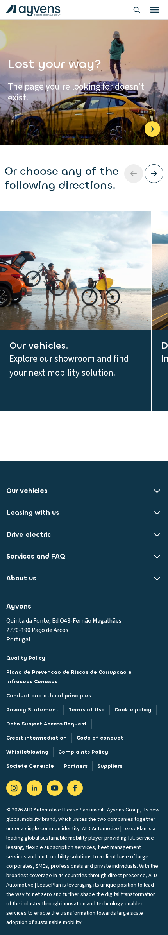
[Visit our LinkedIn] (34, 788)
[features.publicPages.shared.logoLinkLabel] (33, 10)
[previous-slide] (133, 173)
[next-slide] (154, 173)
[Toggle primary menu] (154, 9)
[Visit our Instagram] (14, 788)
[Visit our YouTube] (55, 788)
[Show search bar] (137, 10)
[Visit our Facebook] (75, 788)
